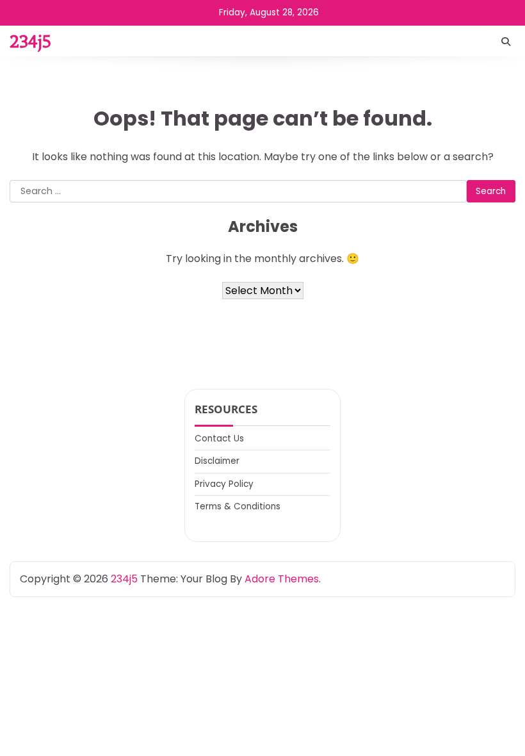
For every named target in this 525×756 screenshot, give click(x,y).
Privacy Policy (224, 484)
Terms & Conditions (237, 506)
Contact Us (219, 438)
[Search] (505, 41)
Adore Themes (282, 578)
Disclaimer (217, 461)
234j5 (30, 41)
